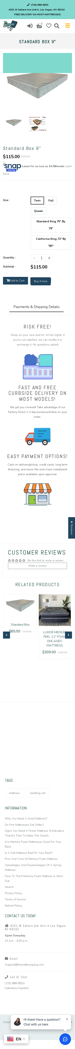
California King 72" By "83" (51, 242)
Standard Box (20, 624)
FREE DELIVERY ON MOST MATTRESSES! (37, 14)
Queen (38, 211)
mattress (14, 793)
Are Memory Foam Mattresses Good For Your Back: (33, 844)
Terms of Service (15, 899)
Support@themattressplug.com (24, 965)
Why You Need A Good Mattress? (26, 818)
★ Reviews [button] (72, 528)
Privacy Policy (13, 893)
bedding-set (37, 793)
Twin (37, 200)
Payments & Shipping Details (36, 306)
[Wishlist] (48, 26)
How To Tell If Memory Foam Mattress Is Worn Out (34, 878)
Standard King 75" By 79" (50, 225)
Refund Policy (13, 906)
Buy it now (40, 281)
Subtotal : (9, 266)
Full (51, 200)
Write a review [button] (37, 566)
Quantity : (9, 257)
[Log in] (29, 26)
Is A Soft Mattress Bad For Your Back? (28, 853)
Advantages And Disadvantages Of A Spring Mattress (33, 867)
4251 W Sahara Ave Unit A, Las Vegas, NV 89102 (37, 9)
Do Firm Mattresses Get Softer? (24, 825)
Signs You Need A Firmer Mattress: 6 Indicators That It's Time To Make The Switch (34, 833)
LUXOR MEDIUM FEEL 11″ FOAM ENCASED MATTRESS (54, 639)
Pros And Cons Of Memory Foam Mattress (31, 859)
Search (9, 887)
